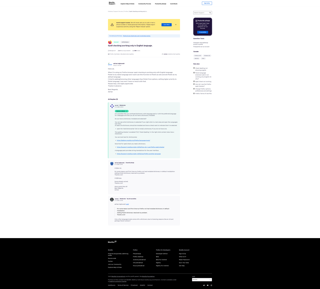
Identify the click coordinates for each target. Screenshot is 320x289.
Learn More (167, 24)
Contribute (173, 4)
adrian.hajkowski (118, 63)
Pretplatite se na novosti (201, 46)
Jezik (193, 276)
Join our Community (114, 264)
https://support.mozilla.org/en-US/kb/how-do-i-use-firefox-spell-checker (140, 147)
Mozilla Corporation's (118, 276)
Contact (150, 285)
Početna (110, 11)
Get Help (182, 265)
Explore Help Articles (127, 4)
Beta (157, 256)
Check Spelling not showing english (201, 69)
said (127, 204)
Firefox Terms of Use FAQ (203, 93)
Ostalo (118, 54)
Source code (112, 258)
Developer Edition (162, 253)
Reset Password (184, 259)
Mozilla (112, 242)
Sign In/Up (207, 3)
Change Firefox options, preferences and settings (203, 90)
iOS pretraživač (138, 262)
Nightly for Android (162, 265)
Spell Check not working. (203, 81)
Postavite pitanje (160, 4)
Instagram (211, 285)
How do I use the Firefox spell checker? (203, 85)
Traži (210, 12)
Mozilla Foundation (148, 276)
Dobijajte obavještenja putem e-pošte (200, 43)
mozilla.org (111, 285)
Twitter (110, 261)
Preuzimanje (137, 253)
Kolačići (142, 285)
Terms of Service (123, 285)
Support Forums (118, 11)
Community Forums (144, 4)
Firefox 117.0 (198, 55)
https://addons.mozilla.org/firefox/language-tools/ (133, 140)
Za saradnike (202, 32)
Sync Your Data (184, 262)
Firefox (126, 11)
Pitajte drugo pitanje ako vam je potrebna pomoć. (137, 36)
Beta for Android (161, 259)
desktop (197, 58)
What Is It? (182, 256)
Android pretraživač (139, 259)
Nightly (158, 262)
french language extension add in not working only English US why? (203, 76)
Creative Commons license (117, 281)
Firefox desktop (138, 256)
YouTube (207, 285)
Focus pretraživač (138, 265)
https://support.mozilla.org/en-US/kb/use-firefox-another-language (139, 154)
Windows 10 (207, 55)
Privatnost (134, 285)
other (203, 58)
